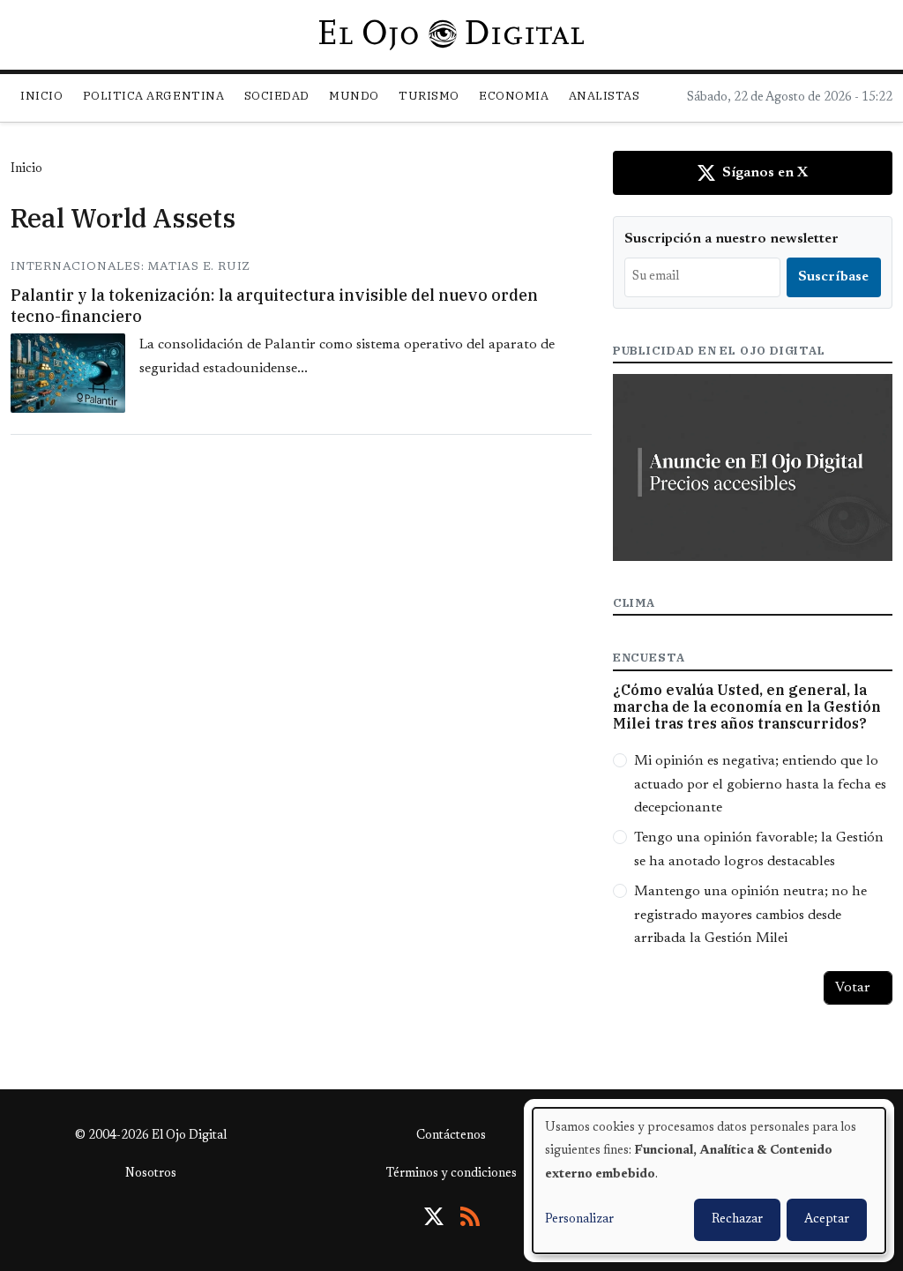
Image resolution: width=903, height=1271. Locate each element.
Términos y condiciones (451, 1174)
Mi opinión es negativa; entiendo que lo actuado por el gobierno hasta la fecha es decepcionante (760, 784)
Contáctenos (451, 1136)
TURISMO (429, 95)
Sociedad (277, 95)
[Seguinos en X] (434, 1216)
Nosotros (150, 1174)
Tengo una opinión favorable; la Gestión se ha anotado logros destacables (759, 849)
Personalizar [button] (579, 1220)
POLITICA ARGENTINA (153, 95)
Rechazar (737, 1220)
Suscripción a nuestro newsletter (731, 239)
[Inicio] (451, 34)
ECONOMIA (514, 95)
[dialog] (709, 1180)
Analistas (604, 95)
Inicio (41, 95)
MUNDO (354, 95)
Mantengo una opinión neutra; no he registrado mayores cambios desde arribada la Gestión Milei (750, 915)
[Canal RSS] (470, 1216)
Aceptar (826, 1220)
